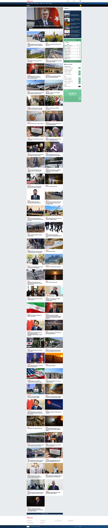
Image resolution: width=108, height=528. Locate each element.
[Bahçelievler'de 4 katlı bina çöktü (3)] (36, 421)
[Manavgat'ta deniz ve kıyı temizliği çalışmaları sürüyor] (54, 85)
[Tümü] (80, 8)
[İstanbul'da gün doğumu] (54, 358)
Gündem (31, 3)
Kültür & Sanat (36, 3)
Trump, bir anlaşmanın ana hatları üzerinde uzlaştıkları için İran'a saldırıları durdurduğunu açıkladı (35, 509)
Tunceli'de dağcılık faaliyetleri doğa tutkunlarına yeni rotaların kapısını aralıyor (34, 171)
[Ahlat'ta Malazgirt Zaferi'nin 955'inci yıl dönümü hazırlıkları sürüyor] (54, 211)
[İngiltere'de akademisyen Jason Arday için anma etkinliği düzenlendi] (54, 131)
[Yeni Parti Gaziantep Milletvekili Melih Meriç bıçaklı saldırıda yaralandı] (54, 68)
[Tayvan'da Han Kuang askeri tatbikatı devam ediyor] (36, 342)
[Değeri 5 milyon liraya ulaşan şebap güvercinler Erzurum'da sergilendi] (36, 179)
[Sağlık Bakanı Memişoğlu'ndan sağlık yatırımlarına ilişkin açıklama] (54, 485)
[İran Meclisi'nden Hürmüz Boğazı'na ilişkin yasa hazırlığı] (36, 307)
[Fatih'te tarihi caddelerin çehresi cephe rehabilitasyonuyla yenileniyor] (36, 259)
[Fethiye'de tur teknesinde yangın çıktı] (54, 259)
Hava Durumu (29, 520)
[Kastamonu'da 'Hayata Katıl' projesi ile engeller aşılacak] (36, 291)
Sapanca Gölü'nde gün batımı (51, 282)
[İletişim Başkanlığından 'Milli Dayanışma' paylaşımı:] (54, 404)
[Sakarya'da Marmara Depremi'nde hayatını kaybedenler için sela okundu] (54, 147)
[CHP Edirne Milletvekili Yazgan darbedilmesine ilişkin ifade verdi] (36, 194)
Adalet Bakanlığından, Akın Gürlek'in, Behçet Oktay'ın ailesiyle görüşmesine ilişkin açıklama (35, 413)
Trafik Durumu (43, 520)
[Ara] (79, 3)
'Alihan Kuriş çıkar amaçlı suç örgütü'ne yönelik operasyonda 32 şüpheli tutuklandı (53, 171)
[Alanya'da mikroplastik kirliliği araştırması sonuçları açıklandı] (36, 389)
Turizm (46, 3)
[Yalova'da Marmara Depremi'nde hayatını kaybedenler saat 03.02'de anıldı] (36, 147)
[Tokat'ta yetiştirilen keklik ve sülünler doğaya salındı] (36, 227)
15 (61, 29)
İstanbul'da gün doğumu (50, 365)
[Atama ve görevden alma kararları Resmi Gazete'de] (36, 131)
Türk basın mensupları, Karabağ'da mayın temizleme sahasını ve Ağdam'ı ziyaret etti (35, 493)
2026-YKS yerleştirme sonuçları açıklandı (35, 123)
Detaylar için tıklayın (72, 61)
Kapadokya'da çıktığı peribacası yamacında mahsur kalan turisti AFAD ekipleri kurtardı (34, 283)
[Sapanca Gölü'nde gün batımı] (54, 274)
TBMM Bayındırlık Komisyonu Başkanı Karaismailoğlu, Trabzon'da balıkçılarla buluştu (35, 45)
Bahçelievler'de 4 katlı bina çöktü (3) (34, 428)
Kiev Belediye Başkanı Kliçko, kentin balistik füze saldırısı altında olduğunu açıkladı (53, 429)
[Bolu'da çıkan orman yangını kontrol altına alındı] (36, 53)
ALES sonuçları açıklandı (50, 251)
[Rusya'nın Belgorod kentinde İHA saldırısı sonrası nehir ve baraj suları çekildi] (36, 437)
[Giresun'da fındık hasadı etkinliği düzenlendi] (54, 100)
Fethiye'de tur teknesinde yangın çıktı (53, 266)
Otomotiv (50, 3)
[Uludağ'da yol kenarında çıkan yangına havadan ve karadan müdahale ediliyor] (54, 389)
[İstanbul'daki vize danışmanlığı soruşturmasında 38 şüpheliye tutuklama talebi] (54, 227)
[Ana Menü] (80, 3)
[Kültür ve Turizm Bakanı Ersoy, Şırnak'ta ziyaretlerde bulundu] (54, 437)
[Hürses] (30, 1)
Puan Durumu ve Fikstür (58, 520)
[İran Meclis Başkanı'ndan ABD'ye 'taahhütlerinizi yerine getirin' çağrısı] (36, 373)
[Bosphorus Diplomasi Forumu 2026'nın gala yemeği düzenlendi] (54, 325)
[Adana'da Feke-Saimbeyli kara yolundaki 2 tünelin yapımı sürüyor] (54, 53)
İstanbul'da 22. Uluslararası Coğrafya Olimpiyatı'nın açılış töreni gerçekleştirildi (53, 299)
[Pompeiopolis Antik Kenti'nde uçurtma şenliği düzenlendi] (54, 373)
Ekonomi (28, 3)
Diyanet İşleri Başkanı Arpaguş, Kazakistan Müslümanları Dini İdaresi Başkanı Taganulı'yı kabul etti (34, 476)
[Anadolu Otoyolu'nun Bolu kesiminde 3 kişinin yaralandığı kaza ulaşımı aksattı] (54, 342)
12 (54, 29)
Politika (41, 3)
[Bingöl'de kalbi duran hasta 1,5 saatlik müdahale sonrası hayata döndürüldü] (36, 100)
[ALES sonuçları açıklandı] (54, 244)
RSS (28, 526)
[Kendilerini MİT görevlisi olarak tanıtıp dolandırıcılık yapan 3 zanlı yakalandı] (36, 244)
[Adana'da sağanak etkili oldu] (54, 179)
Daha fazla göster (44, 513)
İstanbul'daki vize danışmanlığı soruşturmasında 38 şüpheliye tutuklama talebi (54, 235)
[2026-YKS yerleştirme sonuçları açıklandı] (36, 116)
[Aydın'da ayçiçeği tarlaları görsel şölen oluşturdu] (54, 36)
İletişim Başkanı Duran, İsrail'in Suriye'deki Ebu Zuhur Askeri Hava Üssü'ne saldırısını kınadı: (34, 77)
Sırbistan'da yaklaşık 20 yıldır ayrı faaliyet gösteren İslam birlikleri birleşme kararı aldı (35, 219)
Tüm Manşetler (71, 520)
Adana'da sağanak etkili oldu (51, 186)
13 (56, 29)
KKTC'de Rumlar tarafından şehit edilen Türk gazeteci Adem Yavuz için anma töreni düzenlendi (53, 203)
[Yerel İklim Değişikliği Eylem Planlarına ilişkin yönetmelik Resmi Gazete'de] (54, 453)
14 (59, 29)
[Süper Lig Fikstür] (80, 64)
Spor (44, 3)
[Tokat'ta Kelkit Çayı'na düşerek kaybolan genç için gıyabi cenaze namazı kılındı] (36, 453)
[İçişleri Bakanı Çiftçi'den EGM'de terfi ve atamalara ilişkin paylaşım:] (54, 116)
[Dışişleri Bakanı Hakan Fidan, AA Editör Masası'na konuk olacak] (36, 358)
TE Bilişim (80, 526)
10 (49, 29)
